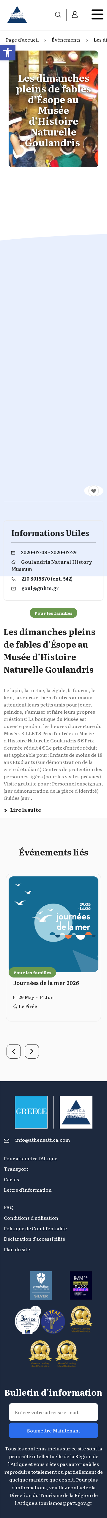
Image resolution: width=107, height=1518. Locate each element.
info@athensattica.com (42, 1139)
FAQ (8, 1207)
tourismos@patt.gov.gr (65, 1502)
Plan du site (17, 1249)
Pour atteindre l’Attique (30, 1158)
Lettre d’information (28, 1189)
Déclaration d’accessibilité (34, 1238)
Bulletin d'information (53, 1392)
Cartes (11, 1179)
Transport (16, 1168)
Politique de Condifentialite (35, 1228)
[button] (7, 52)
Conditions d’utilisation (31, 1217)
